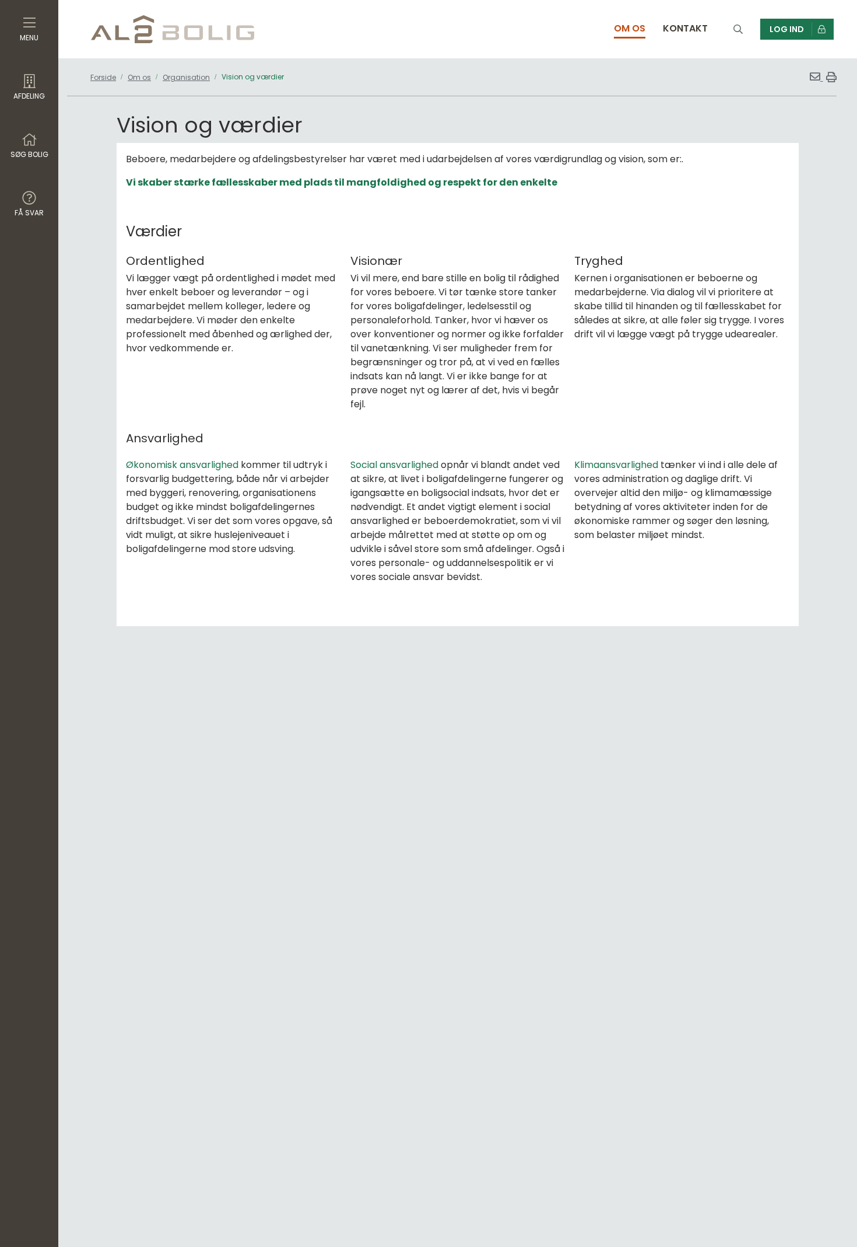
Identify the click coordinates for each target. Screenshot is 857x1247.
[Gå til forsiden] (172, 29)
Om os (139, 77)
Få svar (29, 213)
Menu (29, 38)
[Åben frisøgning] (738, 29)
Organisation (186, 77)
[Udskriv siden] (830, 77)
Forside (103, 77)
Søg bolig (29, 154)
